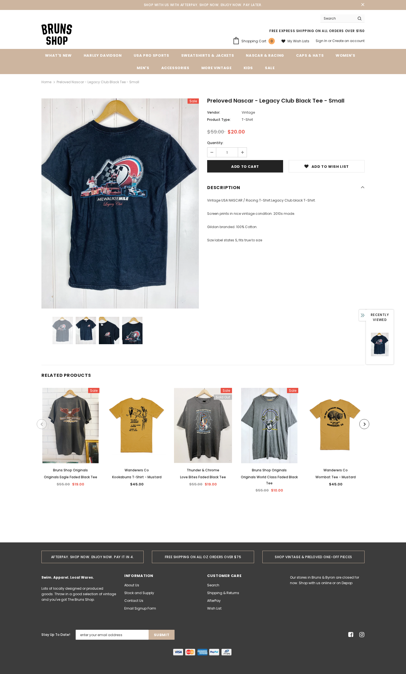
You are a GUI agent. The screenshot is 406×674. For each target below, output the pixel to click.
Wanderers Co (137, 470)
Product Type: (219, 119)
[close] (362, 5)
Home (46, 82)
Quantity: (215, 142)
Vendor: (213, 112)
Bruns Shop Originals (70, 470)
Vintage (248, 112)
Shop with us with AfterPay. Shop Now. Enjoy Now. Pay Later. (203, 4)
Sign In (322, 40)
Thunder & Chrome (203, 470)
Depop (347, 583)
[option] (120, 203)
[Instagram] (360, 634)
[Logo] (56, 34)
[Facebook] (349, 634)
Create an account (348, 40)
